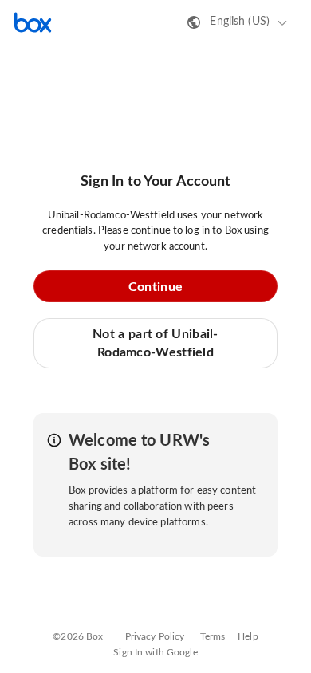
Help (248, 636)
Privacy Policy (155, 636)
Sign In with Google (155, 652)
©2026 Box (78, 636)
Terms (213, 636)
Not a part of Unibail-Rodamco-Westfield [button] (155, 343)
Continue (155, 287)
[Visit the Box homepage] (33, 22)
